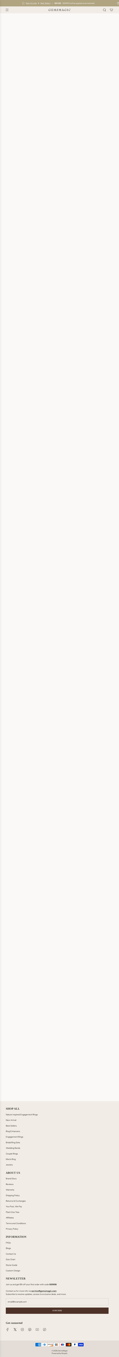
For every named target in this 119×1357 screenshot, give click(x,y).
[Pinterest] (29, 1329)
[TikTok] (44, 1329)
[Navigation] (6, 9)
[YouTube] (37, 1329)
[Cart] (111, 9)
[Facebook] (7, 1329)
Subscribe (57, 1311)
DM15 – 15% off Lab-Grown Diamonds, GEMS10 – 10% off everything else (48, 145)
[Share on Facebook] (7, 553)
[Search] (104, 9)
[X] (14, 1329)
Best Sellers (45, 3)
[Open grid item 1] (59, 904)
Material (11, 152)
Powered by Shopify (59, 1353)
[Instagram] (22, 1329)
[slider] (59, 801)
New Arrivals (31, 3)
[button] (59, 179)
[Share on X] (14, 553)
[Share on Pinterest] (22, 553)
